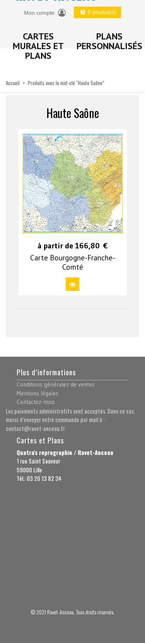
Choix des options (72, 284)
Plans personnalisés (109, 41)
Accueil (13, 83)
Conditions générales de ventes (56, 384)
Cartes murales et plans (38, 46)
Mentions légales (37, 393)
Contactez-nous (36, 401)
